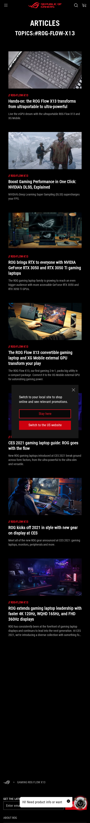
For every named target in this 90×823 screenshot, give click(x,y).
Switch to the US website (45, 425)
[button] (5, 5)
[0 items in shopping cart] (84, 5)
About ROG (10, 817)
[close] (73, 389)
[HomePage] (6, 782)
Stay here (45, 414)
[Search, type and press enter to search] (75, 5)
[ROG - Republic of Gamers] (45, 5)
